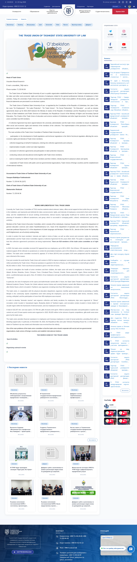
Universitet (14, 498)
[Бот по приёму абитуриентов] (130, 549)
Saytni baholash (24, 552)
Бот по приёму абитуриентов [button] (114, 548)
